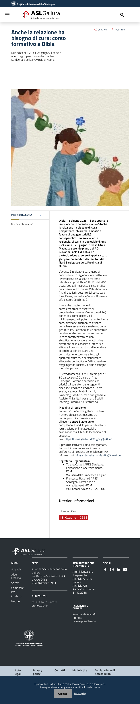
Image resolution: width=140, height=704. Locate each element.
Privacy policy (37, 672)
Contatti (60, 670)
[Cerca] (122, 15)
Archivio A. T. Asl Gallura (82, 580)
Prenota (77, 617)
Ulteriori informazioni (22, 224)
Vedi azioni (121, 30)
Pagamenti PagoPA (84, 614)
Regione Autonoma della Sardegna (36, 4)
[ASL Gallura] (13, 4)
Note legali (18, 672)
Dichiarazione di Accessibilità (105, 672)
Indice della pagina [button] (21, 215)
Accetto (62, 693)
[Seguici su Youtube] (125, 569)
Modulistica (79, 670)
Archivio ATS (80, 585)
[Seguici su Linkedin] (118, 569)
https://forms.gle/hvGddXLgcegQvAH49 (88, 439)
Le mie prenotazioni (84, 621)
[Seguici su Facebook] (105, 569)
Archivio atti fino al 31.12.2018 (84, 591)
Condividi (102, 30)
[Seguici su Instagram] (112, 569)
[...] (30, 551)
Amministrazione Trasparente (83, 573)
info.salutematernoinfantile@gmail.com (99, 455)
